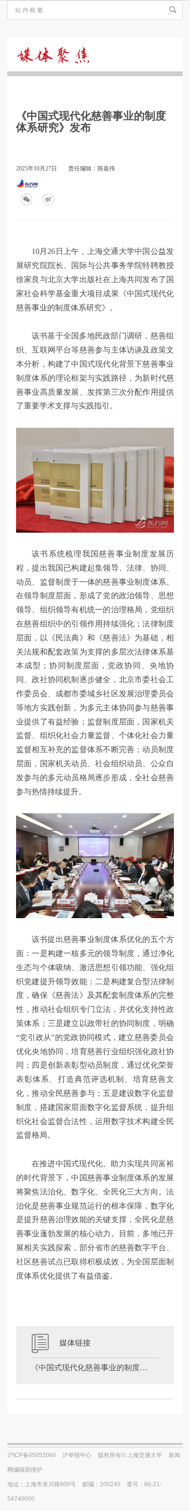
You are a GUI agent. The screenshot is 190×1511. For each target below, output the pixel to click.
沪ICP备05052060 (31, 1455)
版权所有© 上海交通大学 (130, 1455)
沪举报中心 (77, 1455)
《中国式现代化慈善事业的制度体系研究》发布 (95, 1367)
